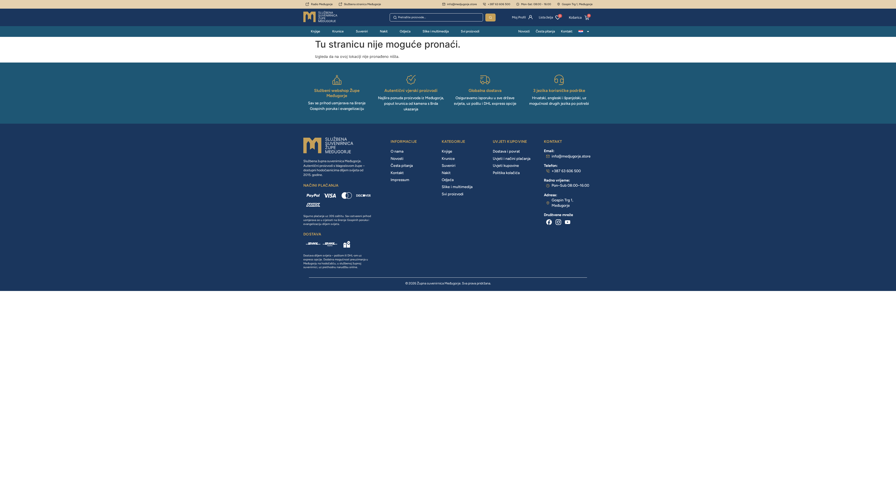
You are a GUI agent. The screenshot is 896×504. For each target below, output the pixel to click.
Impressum (400, 180)
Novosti (524, 31)
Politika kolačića (506, 173)
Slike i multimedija (436, 31)
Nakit (384, 31)
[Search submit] (490, 17)
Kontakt (566, 31)
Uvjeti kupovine (506, 165)
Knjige (315, 31)
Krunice (338, 31)
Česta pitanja (545, 31)
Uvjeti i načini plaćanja (511, 158)
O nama (397, 151)
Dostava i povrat (506, 151)
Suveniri (362, 31)
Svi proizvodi (470, 31)
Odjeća (405, 31)
